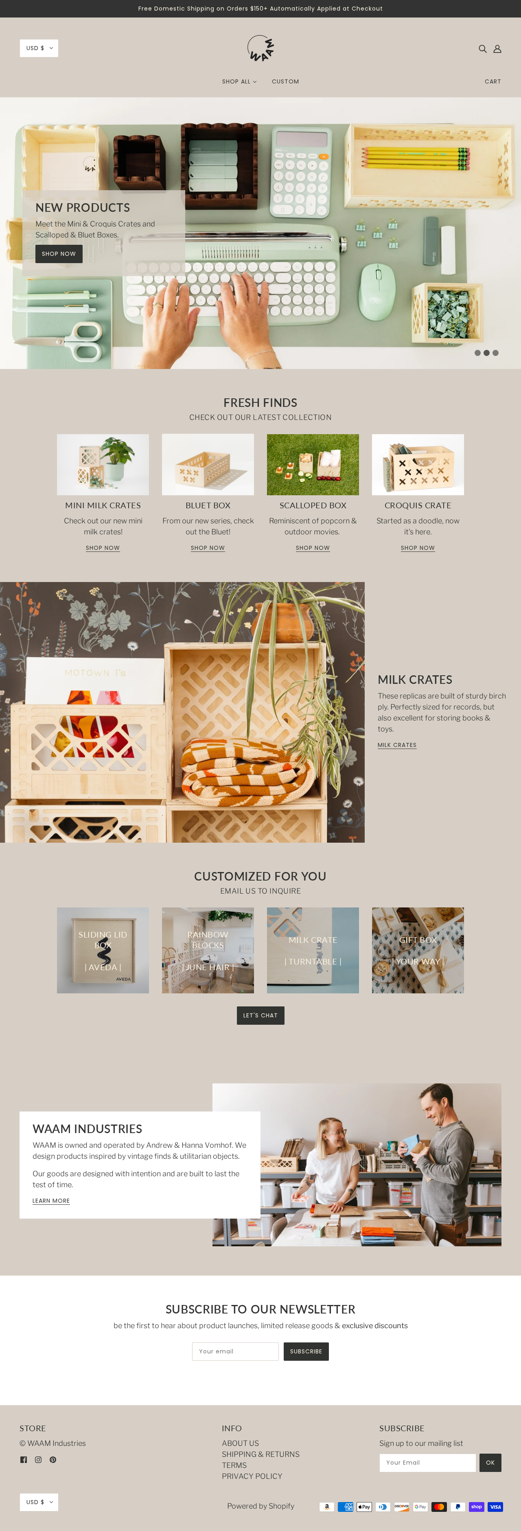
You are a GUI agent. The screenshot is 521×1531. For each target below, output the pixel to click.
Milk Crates (397, 745)
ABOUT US (240, 1443)
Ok (490, 1463)
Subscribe (306, 1351)
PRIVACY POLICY (252, 1476)
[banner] (260, 46)
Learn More (51, 1201)
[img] (482, 48)
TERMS (234, 1465)
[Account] (497, 48)
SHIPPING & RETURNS (261, 1454)
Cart (493, 81)
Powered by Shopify (260, 1506)
